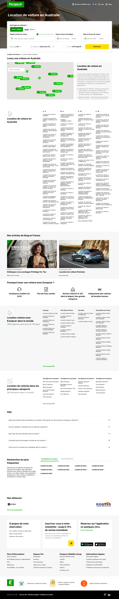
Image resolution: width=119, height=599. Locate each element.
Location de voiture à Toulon (47, 473)
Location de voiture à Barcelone (47, 465)
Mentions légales (33, 594)
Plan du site (23, 594)
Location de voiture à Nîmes (81, 469)
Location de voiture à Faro (64, 469)
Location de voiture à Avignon (98, 469)
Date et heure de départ (64, 34)
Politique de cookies (46, 594)
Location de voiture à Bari (64, 465)
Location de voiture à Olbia (47, 469)
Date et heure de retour (91, 34)
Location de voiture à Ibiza (98, 465)
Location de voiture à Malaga (81, 465)
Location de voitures (13, 54)
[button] (39, 78)
